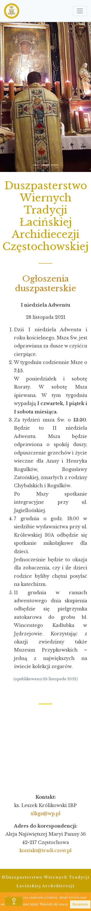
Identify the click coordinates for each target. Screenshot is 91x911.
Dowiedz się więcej (53, 904)
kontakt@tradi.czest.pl (45, 850)
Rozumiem (80, 904)
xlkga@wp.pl (45, 813)
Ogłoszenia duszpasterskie (45, 283)
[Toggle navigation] (80, 11)
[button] (7, 96)
